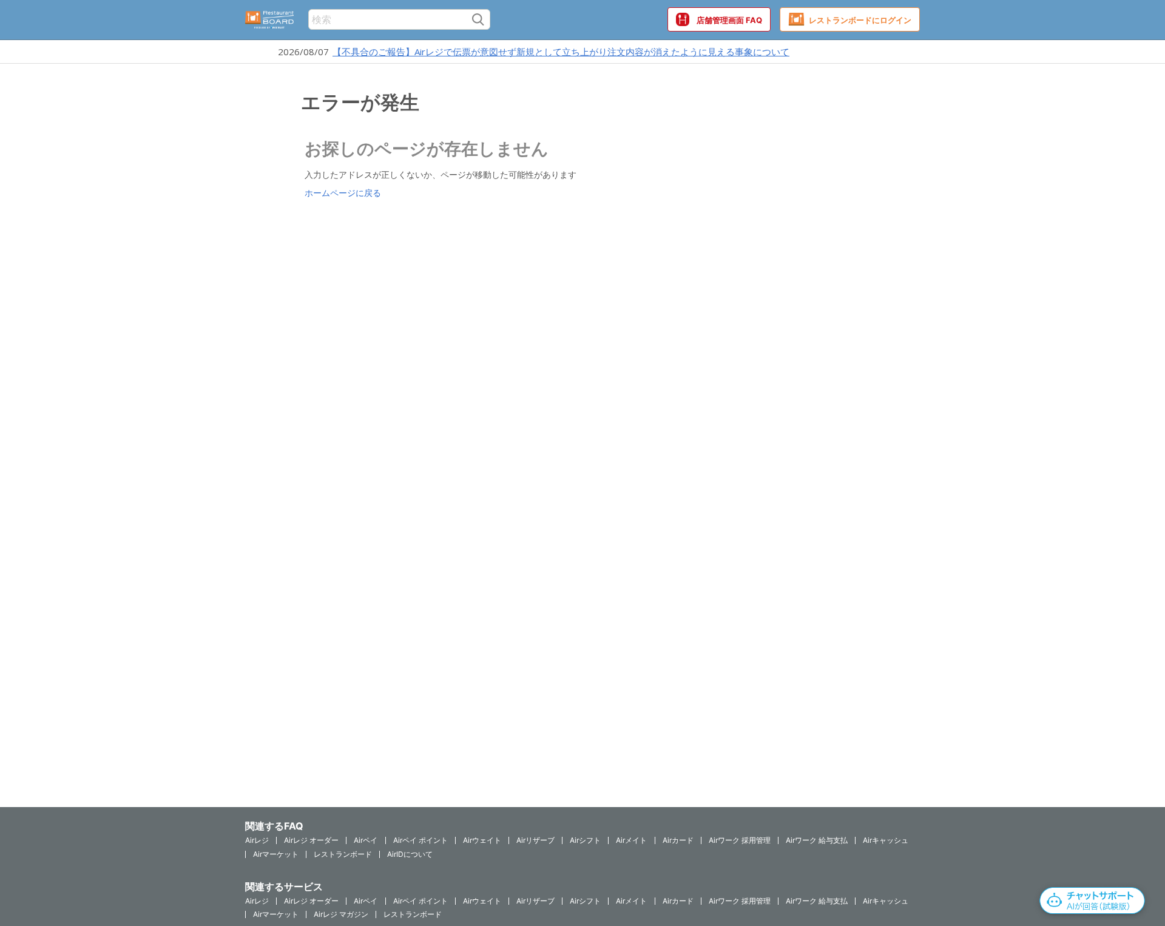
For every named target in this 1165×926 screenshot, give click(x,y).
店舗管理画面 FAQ (729, 20)
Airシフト (585, 840)
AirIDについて (410, 854)
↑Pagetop (1125, 850)
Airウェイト (482, 840)
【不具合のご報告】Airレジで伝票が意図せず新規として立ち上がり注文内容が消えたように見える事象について (561, 52)
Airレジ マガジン (341, 914)
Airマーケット (276, 854)
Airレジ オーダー (311, 840)
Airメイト (631, 840)
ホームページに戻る (343, 193)
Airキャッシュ (885, 840)
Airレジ (257, 840)
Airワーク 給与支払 (817, 840)
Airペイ (365, 840)
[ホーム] (269, 19)
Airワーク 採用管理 (740, 840)
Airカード (678, 840)
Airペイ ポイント (420, 840)
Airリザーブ (535, 840)
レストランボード (343, 854)
